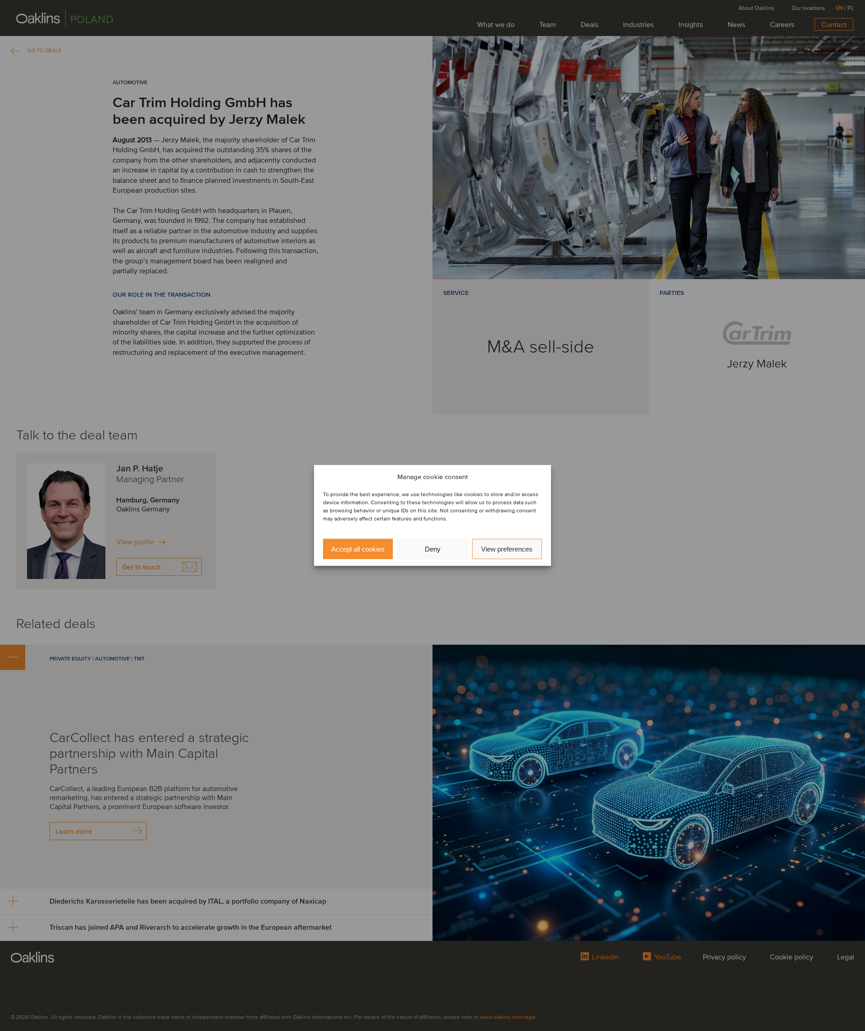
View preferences (507, 549)
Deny (433, 549)
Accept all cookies (358, 549)
